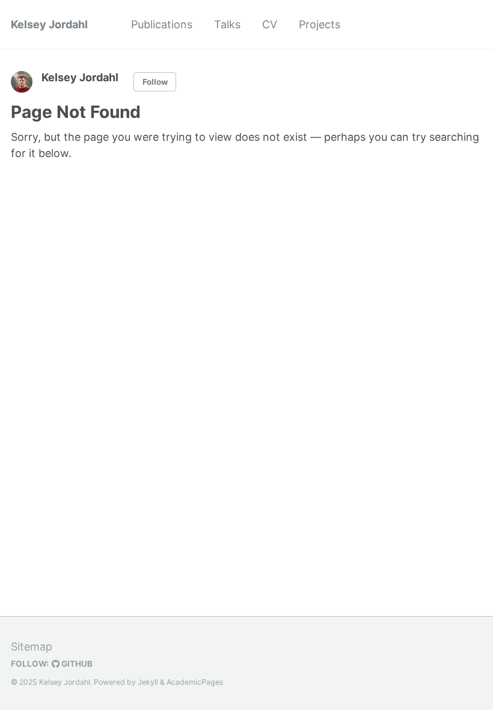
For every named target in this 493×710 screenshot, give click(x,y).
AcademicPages (195, 682)
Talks (227, 24)
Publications (161, 24)
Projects (319, 24)
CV (269, 24)
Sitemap (31, 646)
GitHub (76, 663)
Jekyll (148, 682)
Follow (155, 82)
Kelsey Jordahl (49, 24)
